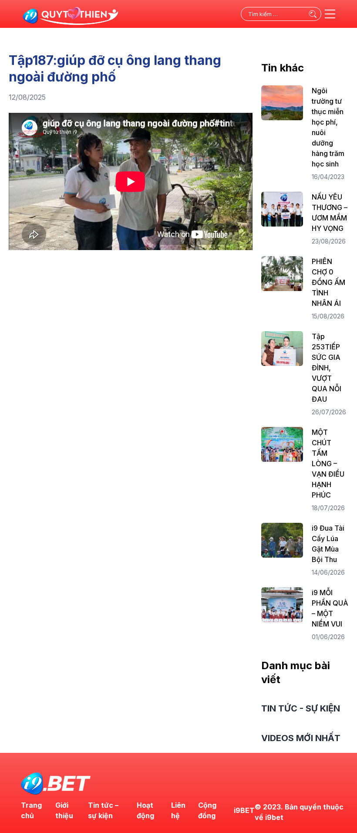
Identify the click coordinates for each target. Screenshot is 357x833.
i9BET (244, 810)
